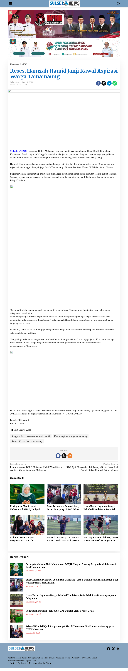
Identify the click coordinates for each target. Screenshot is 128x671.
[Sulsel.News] (64, 3)
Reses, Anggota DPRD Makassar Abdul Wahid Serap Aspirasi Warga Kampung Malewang (36, 467)
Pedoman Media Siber (40, 663)
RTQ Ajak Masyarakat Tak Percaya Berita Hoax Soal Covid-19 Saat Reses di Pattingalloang (92, 467)
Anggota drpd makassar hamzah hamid (31, 436)
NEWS (12, 84)
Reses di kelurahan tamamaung (27, 441)
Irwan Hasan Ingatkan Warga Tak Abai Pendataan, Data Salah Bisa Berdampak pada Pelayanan (100, 508)
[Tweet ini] (103, 83)
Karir (12, 663)
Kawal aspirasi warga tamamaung (70, 436)
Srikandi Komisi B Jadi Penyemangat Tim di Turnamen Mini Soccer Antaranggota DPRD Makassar (27, 539)
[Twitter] (64, 455)
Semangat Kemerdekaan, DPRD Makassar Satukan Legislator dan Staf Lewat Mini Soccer (101, 539)
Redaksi (22, 663)
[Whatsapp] (114, 83)
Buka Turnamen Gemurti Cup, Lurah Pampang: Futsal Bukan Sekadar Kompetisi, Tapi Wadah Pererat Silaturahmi (64, 508)
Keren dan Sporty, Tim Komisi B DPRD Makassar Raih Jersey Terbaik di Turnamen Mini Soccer (63, 539)
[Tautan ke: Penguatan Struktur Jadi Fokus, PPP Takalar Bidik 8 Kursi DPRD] (16, 615)
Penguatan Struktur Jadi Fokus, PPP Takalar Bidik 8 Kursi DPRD (60, 611)
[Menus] (10, 3)
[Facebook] (58, 455)
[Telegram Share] (109, 83)
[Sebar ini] (98, 83)
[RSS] (69, 455)
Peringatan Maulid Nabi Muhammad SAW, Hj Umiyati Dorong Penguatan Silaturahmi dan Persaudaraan (27, 508)
